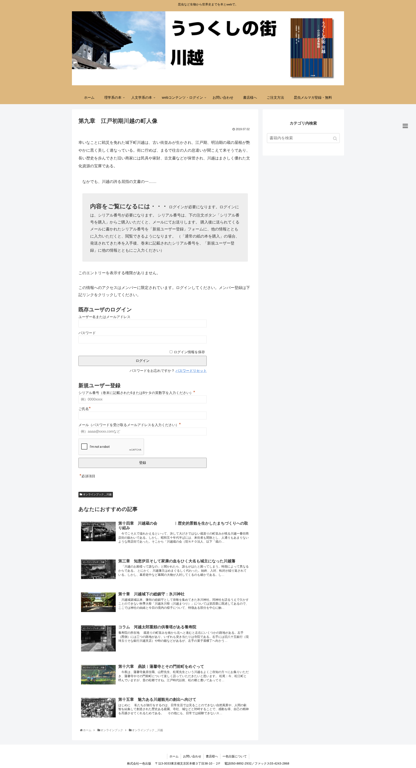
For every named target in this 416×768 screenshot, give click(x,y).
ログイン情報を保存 (189, 352)
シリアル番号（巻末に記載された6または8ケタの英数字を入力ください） (136, 393)
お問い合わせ (192, 756)
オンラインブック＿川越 (97, 494)
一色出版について (235, 756)
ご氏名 (84, 409)
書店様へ (212, 756)
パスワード (87, 333)
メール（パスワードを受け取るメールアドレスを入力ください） (129, 425)
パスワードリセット (191, 371)
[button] (335, 138)
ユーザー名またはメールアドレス (104, 317)
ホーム (174, 756)
